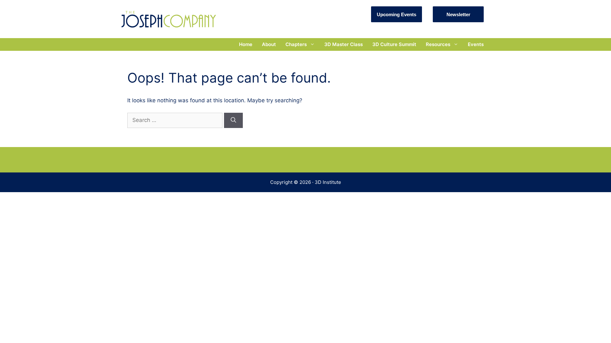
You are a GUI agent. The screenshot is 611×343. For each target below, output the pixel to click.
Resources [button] (438, 44)
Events (476, 44)
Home (245, 44)
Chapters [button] (296, 44)
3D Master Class (343, 44)
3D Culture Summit (394, 44)
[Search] (233, 120)
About (269, 44)
